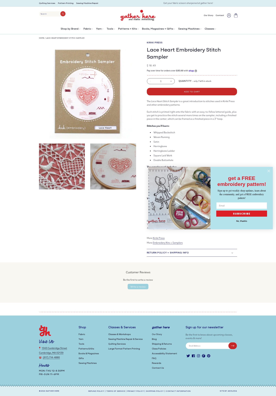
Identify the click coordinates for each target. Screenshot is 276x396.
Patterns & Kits (86, 349)
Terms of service (115, 391)
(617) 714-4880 (51, 357)
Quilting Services (47, 3)
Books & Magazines (89, 353)
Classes (209, 29)
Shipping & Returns (162, 344)
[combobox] (52, 13)
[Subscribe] (232, 345)
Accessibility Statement (164, 353)
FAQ (154, 358)
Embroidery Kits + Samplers (168, 242)
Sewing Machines (188, 29)
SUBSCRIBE (241, 214)
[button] (70, 29)
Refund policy (96, 391)
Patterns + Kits (127, 29)
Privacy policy (135, 391)
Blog (154, 339)
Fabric (87, 29)
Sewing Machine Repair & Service (125, 339)
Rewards (156, 363)
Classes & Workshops (119, 334)
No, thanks (241, 221)
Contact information (178, 391)
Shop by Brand (69, 29)
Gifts (81, 358)
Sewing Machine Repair (87, 3)
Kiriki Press (155, 43)
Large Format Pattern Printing (124, 349)
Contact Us (158, 368)
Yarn (99, 29)
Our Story (157, 334)
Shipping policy (155, 391)
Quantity (185, 81)
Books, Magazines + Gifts (157, 29)
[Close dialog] (269, 171)
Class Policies (159, 349)
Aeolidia (232, 391)
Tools (110, 29)
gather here (52, 391)
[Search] (62, 13)
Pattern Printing (65, 3)
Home (41, 38)
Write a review (138, 286)
